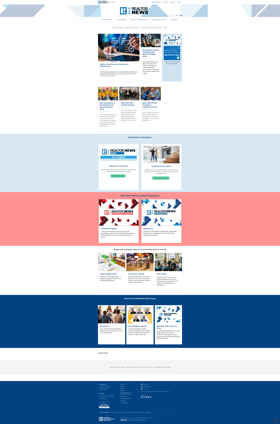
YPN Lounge (161, 274)
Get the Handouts (161, 178)
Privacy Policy (123, 396)
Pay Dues (172, 2)
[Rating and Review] (104, 407)
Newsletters (174, 19)
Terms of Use (123, 400)
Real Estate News (107, 19)
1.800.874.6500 (146, 386)
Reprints (122, 390)
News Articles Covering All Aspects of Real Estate (132, 412)
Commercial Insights (109, 229)
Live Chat (145, 389)
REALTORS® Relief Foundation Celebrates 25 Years (149, 105)
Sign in (179, 2)
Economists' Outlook (136, 274)
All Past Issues (148, 412)
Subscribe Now (118, 176)
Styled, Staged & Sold (108, 274)
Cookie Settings (124, 402)
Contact (166, 2)
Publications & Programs (159, 19)
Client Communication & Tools (139, 19)
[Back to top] (275, 421)
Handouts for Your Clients (161, 166)
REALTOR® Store (156, 2)
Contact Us (145, 384)
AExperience (148, 229)
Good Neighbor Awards (137, 326)
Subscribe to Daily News (118, 166)
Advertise (122, 388)
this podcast (173, 63)
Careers (122, 386)
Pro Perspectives (121, 19)
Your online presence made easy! (137, 420)
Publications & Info (114, 412)
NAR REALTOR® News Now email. (120, 171)
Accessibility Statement (125, 398)
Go (147, 2)
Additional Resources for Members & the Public (126, 393)
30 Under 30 (104, 326)
